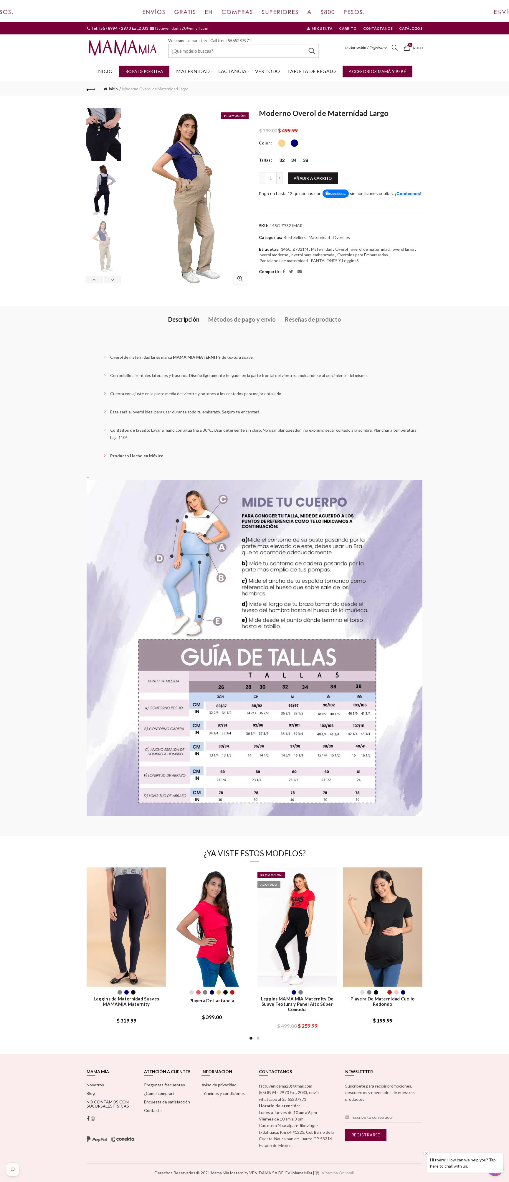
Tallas (264, 160)
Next (113, 279)
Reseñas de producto (313, 319)
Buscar (311, 50)
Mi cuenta (322, 28)
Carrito (347, 28)
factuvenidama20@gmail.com (181, 28)
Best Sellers (295, 237)
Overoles (341, 237)
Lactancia (232, 71)
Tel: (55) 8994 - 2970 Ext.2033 (119, 28)
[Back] (91, 89)
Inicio (104, 71)
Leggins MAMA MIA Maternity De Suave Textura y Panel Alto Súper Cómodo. (297, 1004)
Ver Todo (267, 71)
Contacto (153, 1110)
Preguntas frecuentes (164, 1084)
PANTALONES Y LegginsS (335, 260)
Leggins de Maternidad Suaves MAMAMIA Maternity (126, 1001)
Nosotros (95, 1084)
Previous (95, 279)
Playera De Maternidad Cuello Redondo (382, 1001)
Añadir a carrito (313, 178)
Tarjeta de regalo (311, 71)
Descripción (183, 319)
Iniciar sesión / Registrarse (366, 47)
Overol (341, 249)
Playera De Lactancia (211, 1000)
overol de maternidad (370, 249)
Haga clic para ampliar (240, 278)
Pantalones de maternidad (284, 260)
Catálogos (410, 28)
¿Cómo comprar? (159, 1093)
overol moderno (274, 254)
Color (264, 143)
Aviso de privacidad (219, 1084)
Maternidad (193, 71)
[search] (243, 51)
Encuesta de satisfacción (167, 1101)
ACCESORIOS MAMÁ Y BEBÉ (377, 71)
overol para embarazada (312, 254)
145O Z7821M (294, 249)
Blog (91, 1093)
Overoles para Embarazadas (362, 254)
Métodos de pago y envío (242, 319)
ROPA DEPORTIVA (144, 71)
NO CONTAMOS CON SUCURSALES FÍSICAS (108, 1103)
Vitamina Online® (338, 1172)
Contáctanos (378, 28)
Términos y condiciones (223, 1093)
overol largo (403, 249)
